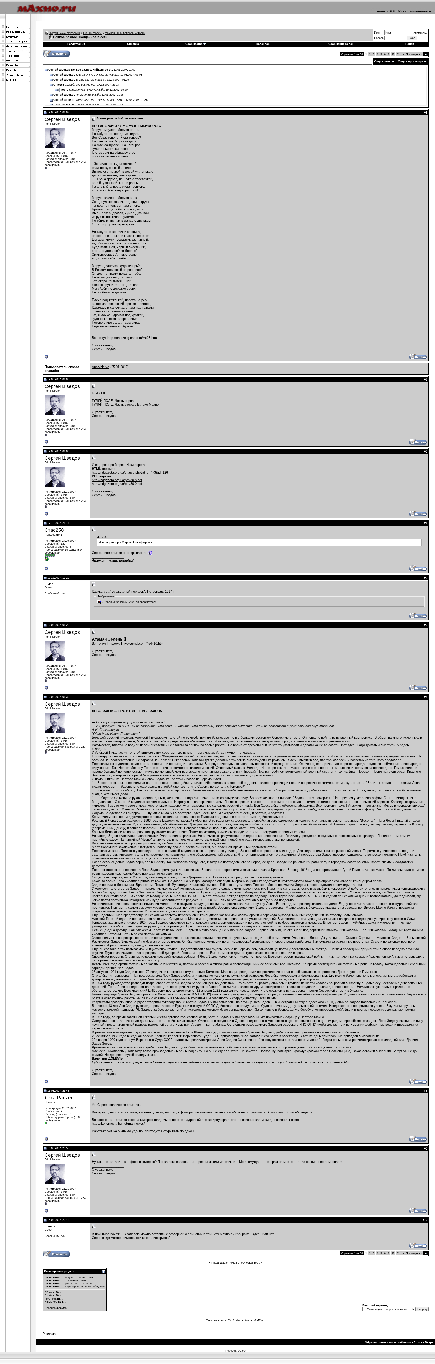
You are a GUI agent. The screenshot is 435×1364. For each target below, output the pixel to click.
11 (393, 54)
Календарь (263, 43)
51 (398, 54)
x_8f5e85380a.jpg (113, 601)
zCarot (242, 1350)
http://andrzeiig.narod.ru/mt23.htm (132, 338)
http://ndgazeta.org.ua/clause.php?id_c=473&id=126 (130, 472)
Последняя (414, 54)
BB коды (50, 1292)
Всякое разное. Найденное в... (92, 69)
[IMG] (48, 1298)
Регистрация (76, 43)
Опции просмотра (410, 61)
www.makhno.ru (400, 1342)
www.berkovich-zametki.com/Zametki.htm (319, 1062)
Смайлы (50, 1295)
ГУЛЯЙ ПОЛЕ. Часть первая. (114, 401)
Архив (418, 1342)
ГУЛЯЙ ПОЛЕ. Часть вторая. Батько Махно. (126, 404)
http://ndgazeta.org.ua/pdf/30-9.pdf (117, 484)
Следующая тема (249, 1262)
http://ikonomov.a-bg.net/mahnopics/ (118, 1123)
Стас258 (54, 530)
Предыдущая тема (223, 1262)
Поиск (409, 43)
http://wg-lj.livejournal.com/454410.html (135, 643)
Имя (377, 32)
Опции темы (382, 61)
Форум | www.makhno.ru (64, 33)
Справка (133, 43)
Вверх (429, 1342)
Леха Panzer (58, 1097)
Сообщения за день (341, 43)
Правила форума (56, 1307)
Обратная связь (376, 1342)
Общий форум (92, 33)
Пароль (379, 37)
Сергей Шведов (62, 119)
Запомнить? (419, 33)
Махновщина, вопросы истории (125, 33)
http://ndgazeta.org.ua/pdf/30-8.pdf (117, 480)
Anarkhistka (100, 367)
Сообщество (194, 43)
